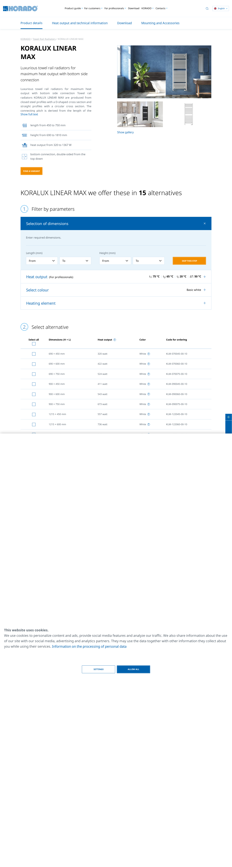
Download (133, 8)
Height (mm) (107, 253)
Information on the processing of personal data (89, 646)
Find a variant (31, 171)
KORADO (26, 39)
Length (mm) (34, 253)
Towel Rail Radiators (44, 39)
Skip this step (189, 260)
